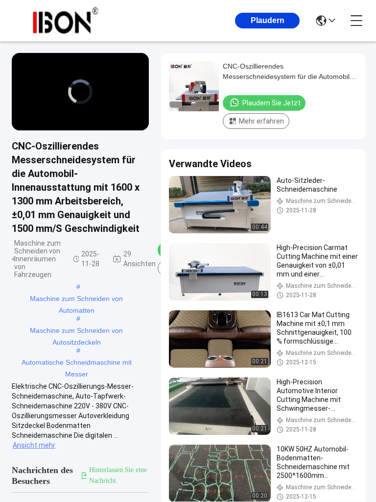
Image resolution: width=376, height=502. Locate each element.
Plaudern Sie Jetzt (271, 103)
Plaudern (267, 20)
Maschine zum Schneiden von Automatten (76, 299)
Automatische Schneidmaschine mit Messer (77, 363)
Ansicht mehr (34, 445)
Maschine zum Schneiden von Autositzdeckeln (76, 331)
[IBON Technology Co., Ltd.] (65, 20)
